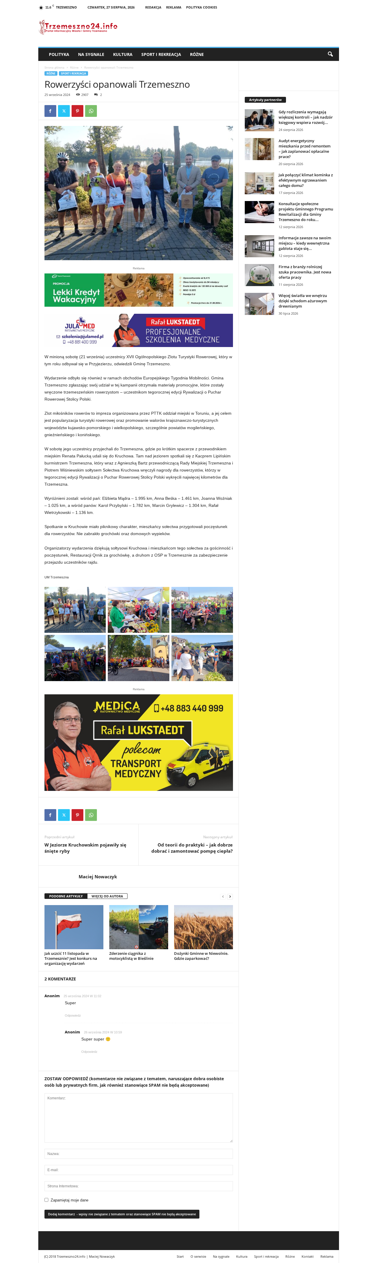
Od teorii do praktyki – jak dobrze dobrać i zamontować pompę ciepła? (192, 848)
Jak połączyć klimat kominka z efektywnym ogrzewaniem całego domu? (306, 180)
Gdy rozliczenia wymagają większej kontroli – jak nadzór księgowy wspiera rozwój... (306, 117)
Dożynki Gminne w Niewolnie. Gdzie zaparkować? (201, 956)
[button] (330, 54)
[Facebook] (50, 111)
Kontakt (308, 1256)
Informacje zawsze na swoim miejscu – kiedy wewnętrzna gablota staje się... (305, 243)
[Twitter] (64, 111)
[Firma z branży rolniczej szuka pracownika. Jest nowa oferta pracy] (259, 275)
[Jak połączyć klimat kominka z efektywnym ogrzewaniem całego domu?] (259, 183)
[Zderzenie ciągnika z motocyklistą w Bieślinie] (138, 927)
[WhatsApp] (91, 111)
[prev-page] (223, 896)
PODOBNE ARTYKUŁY (66, 896)
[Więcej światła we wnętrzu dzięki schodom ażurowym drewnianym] (259, 304)
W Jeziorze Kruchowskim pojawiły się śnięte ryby (85, 848)
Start (180, 1256)
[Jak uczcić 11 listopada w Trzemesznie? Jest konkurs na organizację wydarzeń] (73, 927)
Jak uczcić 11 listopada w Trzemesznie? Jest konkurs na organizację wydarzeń (70, 958)
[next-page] (230, 896)
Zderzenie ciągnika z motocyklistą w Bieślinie (131, 956)
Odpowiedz (73, 1015)
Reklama (173, 7)
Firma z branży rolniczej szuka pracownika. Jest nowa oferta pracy (305, 272)
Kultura (123, 54)
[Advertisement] (289, 421)
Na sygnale (91, 54)
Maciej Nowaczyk (98, 876)
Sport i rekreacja (161, 54)
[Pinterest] (77, 111)
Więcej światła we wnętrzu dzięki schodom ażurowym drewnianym (303, 301)
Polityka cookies (201, 7)
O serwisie (198, 1256)
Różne (197, 54)
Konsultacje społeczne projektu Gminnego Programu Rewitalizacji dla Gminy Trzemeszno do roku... (306, 211)
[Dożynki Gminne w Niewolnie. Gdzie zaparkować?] (203, 927)
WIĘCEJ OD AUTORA (107, 896)
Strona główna (54, 67)
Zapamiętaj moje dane (69, 1200)
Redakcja (153, 7)
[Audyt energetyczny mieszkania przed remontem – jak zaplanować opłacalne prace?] (259, 149)
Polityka (59, 54)
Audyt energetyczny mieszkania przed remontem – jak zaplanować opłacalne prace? (304, 148)
